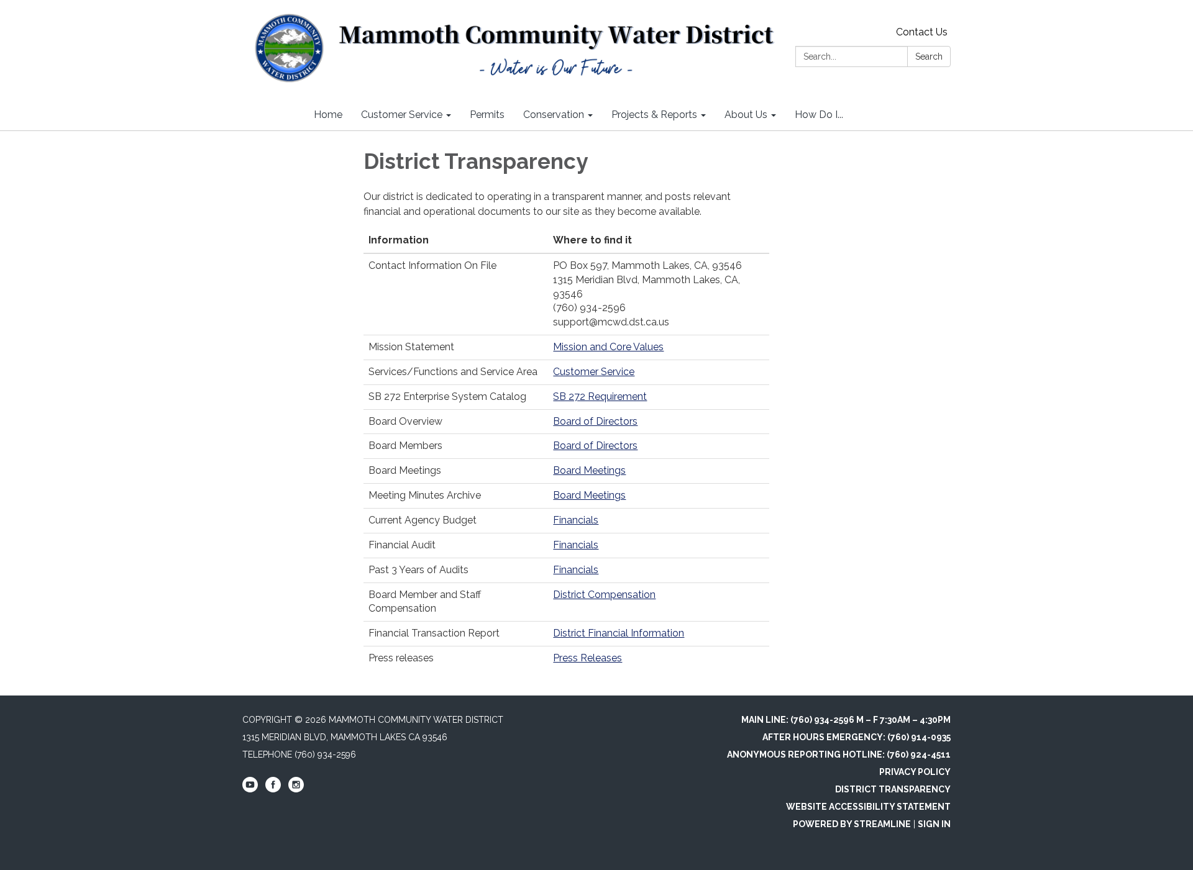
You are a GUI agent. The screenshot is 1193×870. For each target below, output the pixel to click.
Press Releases (587, 658)
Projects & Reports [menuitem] (654, 114)
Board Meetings (589, 470)
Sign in (934, 824)
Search (929, 56)
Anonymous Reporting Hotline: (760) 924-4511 (839, 754)
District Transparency (893, 789)
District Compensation (604, 594)
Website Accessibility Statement (868, 807)
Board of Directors (595, 421)
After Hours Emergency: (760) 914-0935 (856, 737)
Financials (575, 520)
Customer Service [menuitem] (401, 114)
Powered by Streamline (852, 824)
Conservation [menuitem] (553, 114)
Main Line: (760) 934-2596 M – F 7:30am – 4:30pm (846, 720)
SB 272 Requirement (600, 396)
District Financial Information (618, 633)
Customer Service (593, 372)
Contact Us (922, 32)
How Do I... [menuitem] (819, 114)
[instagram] (296, 789)
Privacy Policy (915, 772)
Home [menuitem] (328, 114)
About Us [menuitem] (745, 114)
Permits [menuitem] (487, 114)
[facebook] (273, 789)
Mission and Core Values (608, 347)
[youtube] (250, 789)
